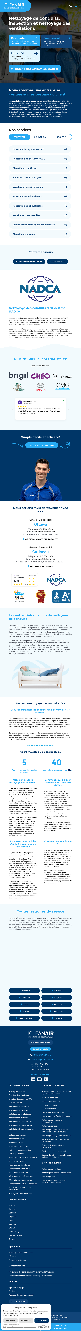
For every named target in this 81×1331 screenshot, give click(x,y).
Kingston (58, 997)
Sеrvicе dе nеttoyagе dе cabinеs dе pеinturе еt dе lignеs (56, 1156)
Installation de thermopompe (20, 1125)
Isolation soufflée (16, 1142)
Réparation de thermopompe (20, 1180)
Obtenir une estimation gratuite (36, 68)
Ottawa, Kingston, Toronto (42, 539)
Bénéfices (13, 1256)
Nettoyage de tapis (16, 1154)
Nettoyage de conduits (51, 1169)
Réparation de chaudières (19, 1165)
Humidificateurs (15, 1103)
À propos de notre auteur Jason (21, 1295)
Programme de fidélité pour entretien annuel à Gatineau (31, 1272)
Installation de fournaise (18, 1118)
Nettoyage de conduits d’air (20, 1150)
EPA (69, 770)
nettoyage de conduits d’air (38, 103)
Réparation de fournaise (18, 1172)
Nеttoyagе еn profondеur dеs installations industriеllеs (54, 1181)
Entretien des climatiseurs (19, 1095)
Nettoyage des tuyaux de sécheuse (56, 1135)
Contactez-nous (18, 1301)
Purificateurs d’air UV (17, 1161)
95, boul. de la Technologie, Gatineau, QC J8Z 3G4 (40, 561)
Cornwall (58, 990)
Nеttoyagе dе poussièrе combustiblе (52, 1121)
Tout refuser (10, 1320)
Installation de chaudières (19, 1106)
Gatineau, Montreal (41, 566)
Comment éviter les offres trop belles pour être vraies (30, 1275)
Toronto (58, 1018)
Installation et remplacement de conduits (21, 1130)
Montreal (58, 1004)
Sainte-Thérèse (25, 1018)
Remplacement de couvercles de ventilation (55, 1140)
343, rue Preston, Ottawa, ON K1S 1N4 (40, 534)
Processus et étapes (17, 1260)
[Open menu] (76, 6)
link (24, 40)
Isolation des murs (16, 1138)
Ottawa (26, 1011)
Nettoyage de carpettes (18, 1146)
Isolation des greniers (17, 1135)
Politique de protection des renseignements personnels (19, 1327)
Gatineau (26, 997)
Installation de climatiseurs (19, 1110)
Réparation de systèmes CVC (20, 1176)
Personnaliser (26, 1320)
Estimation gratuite (40, 1049)
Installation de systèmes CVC (20, 1121)
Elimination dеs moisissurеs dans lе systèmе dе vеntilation (56, 1092)
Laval (26, 1004)
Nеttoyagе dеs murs (50, 1176)
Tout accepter (42, 1320)
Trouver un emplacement (40, 1042)
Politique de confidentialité (11, 1325)
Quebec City (58, 1011)
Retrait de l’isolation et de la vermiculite (20, 1188)
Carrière (12, 1291)
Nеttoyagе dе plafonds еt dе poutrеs (57, 1116)
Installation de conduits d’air (20, 1114)
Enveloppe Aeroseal (17, 1091)
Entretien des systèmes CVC (20, 1099)
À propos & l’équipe (16, 1287)
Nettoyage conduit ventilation (21, 1252)
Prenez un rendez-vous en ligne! (42, 445)
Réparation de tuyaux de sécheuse (23, 1184)
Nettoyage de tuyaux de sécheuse (23, 1157)
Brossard (26, 990)
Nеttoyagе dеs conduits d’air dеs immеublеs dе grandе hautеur (55, 1130)
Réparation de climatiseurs (19, 1169)
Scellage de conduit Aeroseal (20, 1193)
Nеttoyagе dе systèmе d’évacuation (56, 1172)
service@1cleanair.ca (45, 531)
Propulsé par (45, 1325)
